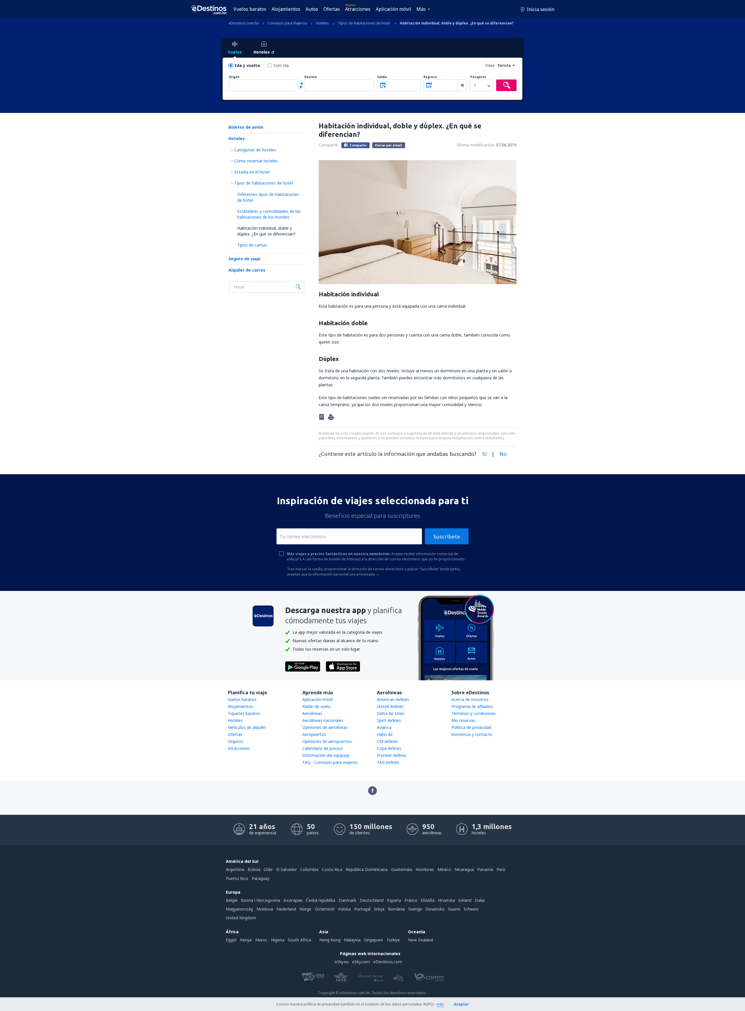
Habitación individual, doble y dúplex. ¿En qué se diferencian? (266, 231)
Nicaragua (464, 869)
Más (421, 9)
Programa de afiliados (472, 706)
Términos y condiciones (473, 713)
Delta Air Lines (391, 713)
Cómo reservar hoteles (256, 161)
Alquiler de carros (246, 270)
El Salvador (286, 869)
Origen (234, 77)
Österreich (325, 909)
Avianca (384, 727)
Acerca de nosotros (470, 699)
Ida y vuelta (247, 65)
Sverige (415, 909)
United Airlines (390, 706)
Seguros (235, 741)
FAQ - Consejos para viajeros (330, 762)
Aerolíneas (312, 713)
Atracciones (357, 9)
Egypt (231, 940)
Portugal (362, 909)
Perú (500, 869)
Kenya (246, 940)
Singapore (373, 940)
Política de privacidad (471, 727)
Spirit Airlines (389, 720)
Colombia (309, 869)
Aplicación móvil (393, 9)
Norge (305, 909)
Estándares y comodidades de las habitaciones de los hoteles (269, 214)
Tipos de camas (252, 245)
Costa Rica (332, 869)
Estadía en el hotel (251, 172)
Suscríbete (446, 536)
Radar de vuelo (316, 706)
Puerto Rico (237, 878)
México (444, 869)
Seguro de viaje (244, 258)
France (411, 900)
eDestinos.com (387, 961)
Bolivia (254, 869)
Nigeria (277, 940)
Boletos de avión (245, 127)
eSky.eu (342, 961)
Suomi (454, 909)
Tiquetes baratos (244, 713)
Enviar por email (388, 145)
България (292, 900)
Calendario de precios (322, 748)
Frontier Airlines (392, 755)
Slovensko (435, 909)
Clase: (490, 65)
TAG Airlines (388, 762)
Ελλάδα (427, 900)
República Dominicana (367, 869)
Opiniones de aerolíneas (325, 727)
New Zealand (420, 940)
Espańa (394, 900)
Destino (310, 77)
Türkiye (393, 940)
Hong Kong (329, 940)
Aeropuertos (314, 734)
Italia (480, 900)
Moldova (264, 909)
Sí (484, 453)
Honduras (425, 869)
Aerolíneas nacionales (322, 720)
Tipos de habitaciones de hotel (263, 183)
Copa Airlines (389, 748)
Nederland (286, 909)
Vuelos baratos (249, 9)
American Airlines (393, 699)
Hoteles (236, 138)
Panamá (485, 869)
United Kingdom (241, 917)
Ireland (464, 900)
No (503, 453)
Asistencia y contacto (471, 734)
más (440, 1004)
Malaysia (352, 940)
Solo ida (281, 65)
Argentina (235, 869)
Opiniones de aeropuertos (327, 741)
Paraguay (260, 878)
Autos (312, 9)
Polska (344, 909)
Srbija (379, 909)
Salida (382, 77)
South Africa (299, 940)
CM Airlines (387, 741)
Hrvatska (446, 900)
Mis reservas (463, 720)
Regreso (430, 77)
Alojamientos (286, 9)
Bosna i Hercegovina (260, 900)
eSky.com (361, 961)
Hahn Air (385, 734)
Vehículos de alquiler (247, 727)
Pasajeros (478, 77)
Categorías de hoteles (255, 150)
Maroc (261, 940)
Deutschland (372, 900)
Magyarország (239, 909)
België (231, 900)
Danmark (347, 900)
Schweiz (471, 909)
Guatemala (401, 869)
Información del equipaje (326, 755)
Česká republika (320, 900)
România (396, 909)
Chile (268, 869)
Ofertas (331, 9)
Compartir (358, 145)
